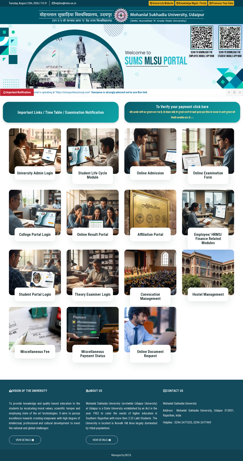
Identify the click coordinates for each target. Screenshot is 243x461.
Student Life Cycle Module (92, 175)
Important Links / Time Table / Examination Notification (61, 112)
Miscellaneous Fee (35, 351)
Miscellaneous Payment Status (92, 353)
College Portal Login (35, 234)
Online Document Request (150, 353)
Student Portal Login (35, 294)
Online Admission (150, 173)
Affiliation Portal (150, 234)
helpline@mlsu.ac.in (65, 3)
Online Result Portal (92, 234)
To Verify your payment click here (182, 111)
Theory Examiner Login (92, 294)
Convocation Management (150, 296)
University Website (162, 3)
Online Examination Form (208, 175)
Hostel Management (208, 294)
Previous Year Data (222, 3)
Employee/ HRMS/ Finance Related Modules (208, 238)
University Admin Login (35, 173)
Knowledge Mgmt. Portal (192, 3)
